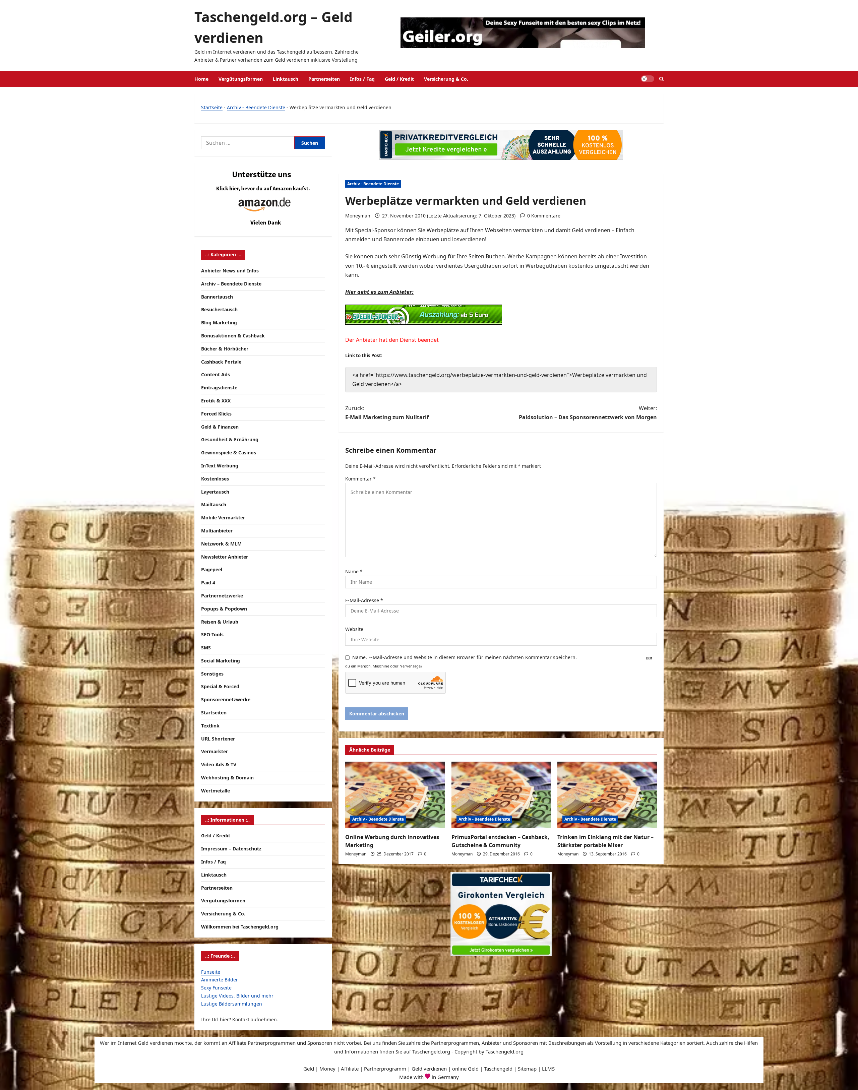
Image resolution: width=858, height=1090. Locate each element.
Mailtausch (213, 504)
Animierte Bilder (219, 979)
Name (354, 571)
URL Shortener (218, 738)
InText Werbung (219, 465)
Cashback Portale (221, 362)
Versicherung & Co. (446, 79)
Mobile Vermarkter (223, 517)
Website (354, 629)
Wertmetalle (215, 790)
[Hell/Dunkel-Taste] (647, 78)
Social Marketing (220, 660)
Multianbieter (217, 530)
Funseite (210, 972)
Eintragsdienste (219, 387)
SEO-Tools (212, 634)
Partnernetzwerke (222, 595)
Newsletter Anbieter (224, 557)
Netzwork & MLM (221, 543)
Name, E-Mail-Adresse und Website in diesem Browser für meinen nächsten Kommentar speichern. (464, 657)
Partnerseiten (324, 79)
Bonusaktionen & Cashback (233, 335)
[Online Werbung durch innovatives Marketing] (395, 795)
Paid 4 (208, 582)
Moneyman (357, 215)
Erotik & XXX (216, 400)
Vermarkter (214, 751)
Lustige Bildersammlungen (231, 1004)
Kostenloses (215, 478)
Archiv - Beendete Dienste (256, 107)
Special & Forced (220, 686)
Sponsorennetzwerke (225, 699)
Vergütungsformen (241, 79)
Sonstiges (212, 673)
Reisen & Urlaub (219, 622)
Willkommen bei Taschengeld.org (240, 926)
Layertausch (215, 492)
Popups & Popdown (224, 608)
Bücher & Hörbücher (224, 348)
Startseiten (214, 712)
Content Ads (215, 374)
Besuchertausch (219, 309)
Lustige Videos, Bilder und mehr (237, 995)
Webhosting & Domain (227, 777)
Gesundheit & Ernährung (229, 439)
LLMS (548, 1068)
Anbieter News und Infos (230, 270)
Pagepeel (211, 569)
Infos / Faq (362, 79)
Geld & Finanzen (220, 427)
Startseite (212, 107)
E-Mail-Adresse (364, 600)
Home (201, 79)
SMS (206, 647)
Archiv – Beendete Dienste (231, 283)
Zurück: (387, 412)
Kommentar (360, 478)
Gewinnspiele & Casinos (228, 452)
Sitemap (527, 1068)
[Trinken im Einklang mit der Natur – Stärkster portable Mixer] (607, 795)
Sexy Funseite (216, 987)
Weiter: (588, 412)
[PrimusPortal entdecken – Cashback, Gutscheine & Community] (501, 795)
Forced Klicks (216, 413)
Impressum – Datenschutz (231, 848)
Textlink (210, 725)
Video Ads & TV (218, 764)
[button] (661, 78)
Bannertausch (217, 297)
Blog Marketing (219, 322)
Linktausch (285, 79)
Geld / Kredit (399, 79)
